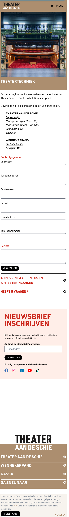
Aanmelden (13, 357)
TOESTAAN (10, 513)
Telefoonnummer (10, 230)
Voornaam (6, 161)
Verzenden (10, 268)
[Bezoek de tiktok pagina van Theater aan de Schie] (37, 370)
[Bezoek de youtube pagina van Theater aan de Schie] (30, 370)
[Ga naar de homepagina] (11, 6)
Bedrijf (4, 203)
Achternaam (7, 189)
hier (16, 505)
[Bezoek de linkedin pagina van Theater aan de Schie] (22, 370)
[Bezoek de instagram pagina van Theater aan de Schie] (14, 370)
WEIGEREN (60, 514)
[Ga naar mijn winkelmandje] (52, 5)
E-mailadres (8, 217)
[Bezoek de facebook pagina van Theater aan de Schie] (6, 370)
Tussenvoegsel (9, 175)
